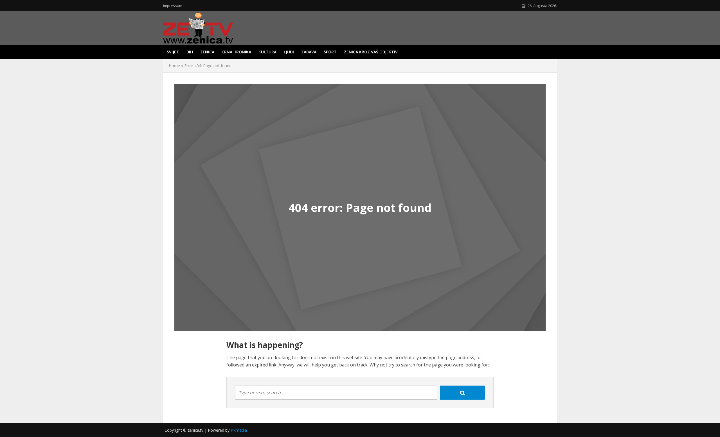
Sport (330, 52)
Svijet (173, 52)
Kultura (267, 52)
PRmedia (239, 430)
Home (174, 65)
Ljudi (289, 52)
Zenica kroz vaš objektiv (371, 52)
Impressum (172, 5)
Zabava (308, 52)
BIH (189, 52)
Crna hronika (236, 52)
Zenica (207, 52)
